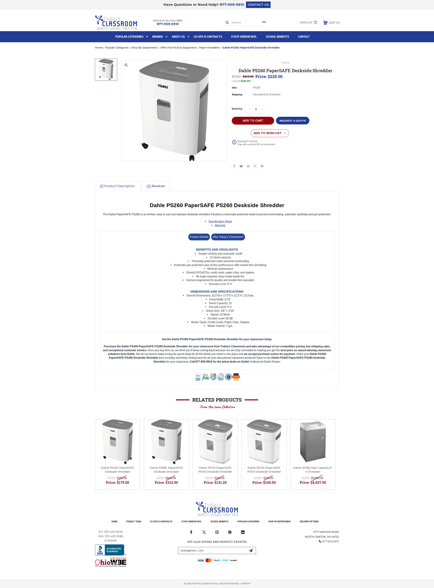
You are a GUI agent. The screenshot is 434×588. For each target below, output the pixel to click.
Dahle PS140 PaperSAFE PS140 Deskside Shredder (215, 469)
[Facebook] (234, 166)
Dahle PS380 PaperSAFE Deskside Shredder (166, 469)
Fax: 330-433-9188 (110, 536)
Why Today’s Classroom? (228, 236)
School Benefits (277, 36)
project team (133, 521)
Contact (304, 36)
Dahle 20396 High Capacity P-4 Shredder (313, 469)
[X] (255, 166)
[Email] (241, 166)
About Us (178, 36)
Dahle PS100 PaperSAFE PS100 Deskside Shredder (264, 469)
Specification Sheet (220, 221)
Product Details (199, 236)
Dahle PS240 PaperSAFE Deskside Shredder (117, 469)
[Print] (248, 166)
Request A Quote (293, 120)
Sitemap (110, 540)
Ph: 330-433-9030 (110, 531)
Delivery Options (309, 521)
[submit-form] (251, 551)
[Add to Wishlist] (133, 426)
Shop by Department (279, 521)
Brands (157, 36)
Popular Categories (129, 36)
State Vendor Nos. (244, 36)
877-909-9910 (232, 5)
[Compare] (133, 435)
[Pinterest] (262, 166)
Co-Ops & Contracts (208, 36)
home (114, 521)
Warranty (220, 225)
